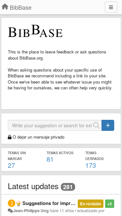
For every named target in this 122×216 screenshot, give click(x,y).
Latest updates (33, 185)
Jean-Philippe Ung (31, 210)
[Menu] (111, 7)
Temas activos (60, 153)
